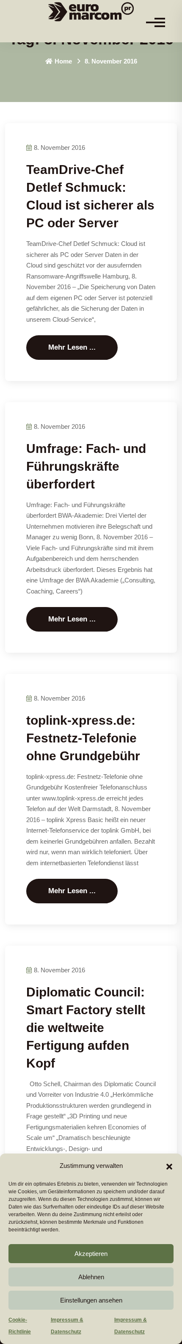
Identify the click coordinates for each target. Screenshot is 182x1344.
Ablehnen (91, 1277)
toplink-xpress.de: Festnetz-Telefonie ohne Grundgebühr (83, 738)
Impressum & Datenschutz (67, 1326)
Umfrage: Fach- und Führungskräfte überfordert (86, 466)
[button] (169, 1166)
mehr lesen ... (72, 347)
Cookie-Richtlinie (19, 1326)
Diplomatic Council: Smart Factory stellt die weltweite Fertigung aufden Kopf (85, 1027)
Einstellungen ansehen (91, 1300)
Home (63, 61)
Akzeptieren (91, 1253)
